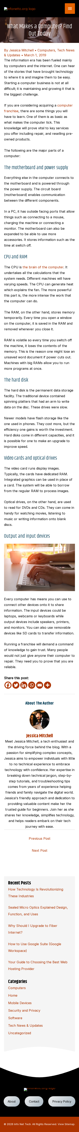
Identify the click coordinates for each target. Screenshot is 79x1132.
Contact (34, 1101)
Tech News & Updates (25, 1025)
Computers (46, 50)
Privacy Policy (61, 1101)
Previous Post (39, 838)
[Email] (39, 685)
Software (15, 1018)
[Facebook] (8, 685)
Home (12, 995)
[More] (47, 685)
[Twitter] (15, 685)
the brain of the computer (43, 267)
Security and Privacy (24, 1010)
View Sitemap (66, 1124)
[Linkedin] (23, 685)
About (12, 1101)
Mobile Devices (20, 1003)
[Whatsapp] (31, 685)
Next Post (39, 850)
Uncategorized (19, 1033)
